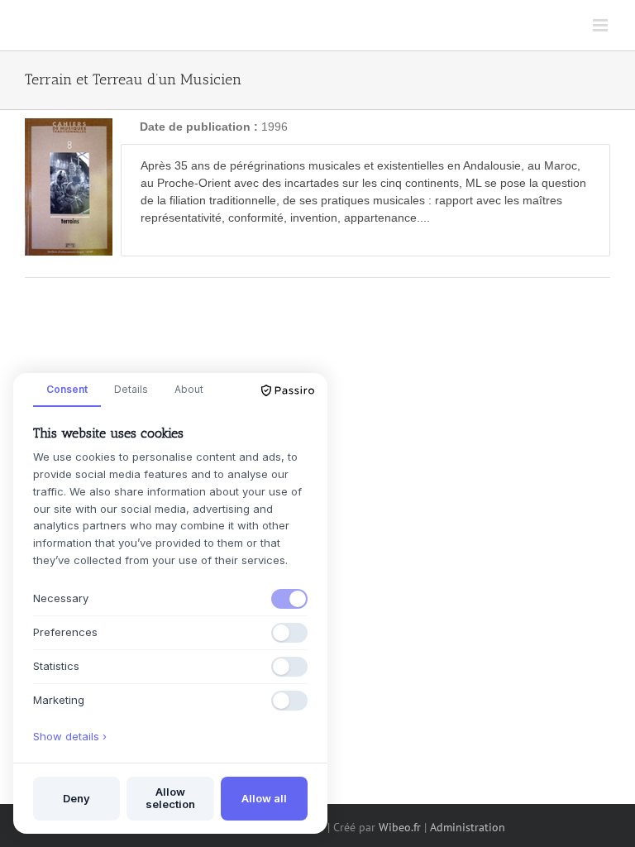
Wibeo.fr (400, 827)
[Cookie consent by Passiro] (287, 390)
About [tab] (188, 389)
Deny (76, 798)
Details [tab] (131, 389)
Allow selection (170, 798)
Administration (467, 827)
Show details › (70, 736)
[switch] (289, 599)
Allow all (264, 798)
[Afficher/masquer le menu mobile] (601, 25)
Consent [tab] (67, 389)
